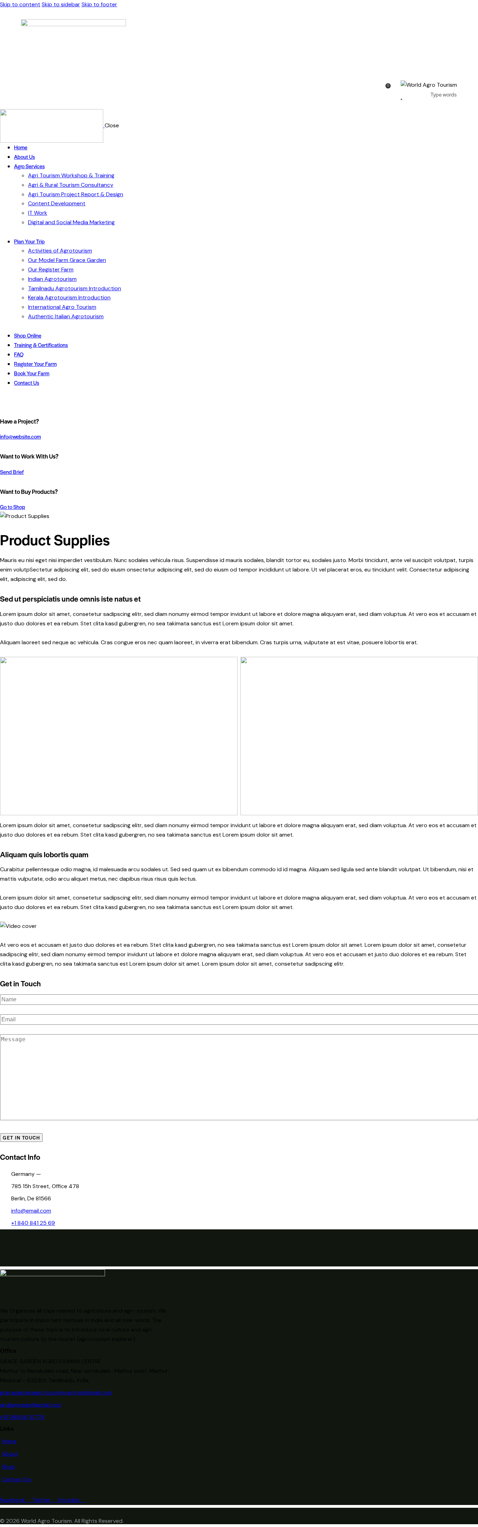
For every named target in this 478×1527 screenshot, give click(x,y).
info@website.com (20, 436)
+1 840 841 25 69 (33, 1223)
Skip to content (20, 4)
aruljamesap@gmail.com (30, 1404)
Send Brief (12, 471)
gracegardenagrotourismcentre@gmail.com (56, 1392)
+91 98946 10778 (22, 1417)
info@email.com (31, 1210)
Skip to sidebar (61, 4)
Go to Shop (12, 506)
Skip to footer (99, 4)
